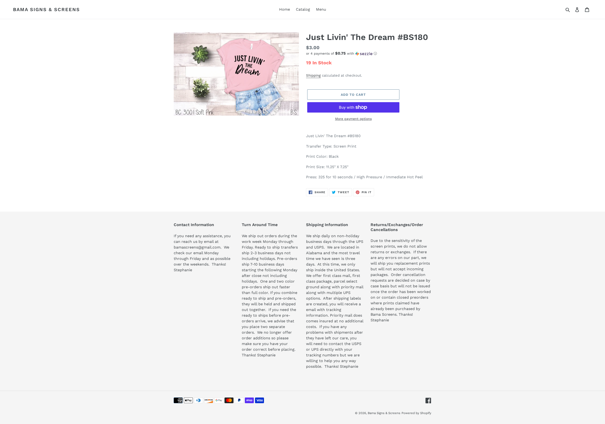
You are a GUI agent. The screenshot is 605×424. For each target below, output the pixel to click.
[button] (341, 53)
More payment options (353, 119)
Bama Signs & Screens (46, 9)
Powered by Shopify (416, 413)
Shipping (313, 75)
